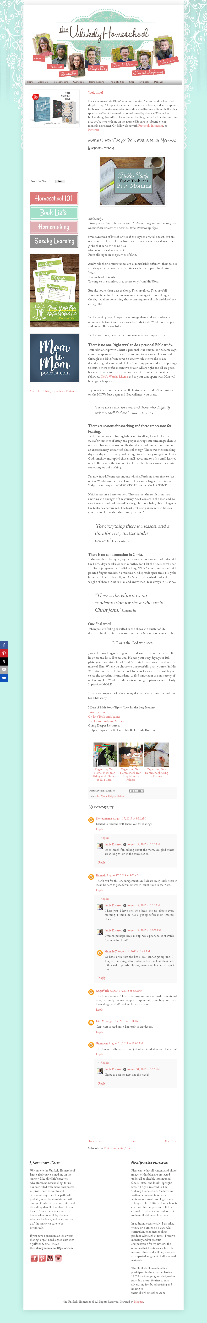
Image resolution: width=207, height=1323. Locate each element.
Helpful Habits (116, 796)
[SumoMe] (4, 678)
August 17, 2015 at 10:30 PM (144, 930)
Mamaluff (110, 951)
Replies (104, 838)
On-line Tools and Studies (104, 716)
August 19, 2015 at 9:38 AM (122, 1021)
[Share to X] (136, 791)
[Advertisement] (50, 153)
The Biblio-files (116, 82)
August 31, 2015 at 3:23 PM (143, 1069)
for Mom (102, 796)
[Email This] (130, 791)
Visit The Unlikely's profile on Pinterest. (53, 391)
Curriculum (78, 82)
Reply (99, 829)
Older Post (170, 1141)
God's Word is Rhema (114, 376)
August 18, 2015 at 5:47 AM (133, 951)
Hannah (101, 875)
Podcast (158, 82)
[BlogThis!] (133, 791)
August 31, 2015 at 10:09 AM (126, 1043)
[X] (4, 661)
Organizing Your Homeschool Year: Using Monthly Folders (130, 774)
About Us (43, 82)
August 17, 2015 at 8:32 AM (129, 818)
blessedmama (104, 818)
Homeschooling (60, 82)
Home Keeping (96, 82)
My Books (144, 82)
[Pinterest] (4, 653)
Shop (132, 82)
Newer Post (96, 1141)
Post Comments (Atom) (118, 1148)
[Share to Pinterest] (142, 791)
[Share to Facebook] (139, 791)
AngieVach (102, 990)
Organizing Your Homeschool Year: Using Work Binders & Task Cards (104, 774)
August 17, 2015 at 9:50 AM (143, 844)
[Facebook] (4, 645)
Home (30, 82)
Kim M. (100, 1021)
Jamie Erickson (113, 844)
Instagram (157, 125)
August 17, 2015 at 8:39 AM (123, 875)
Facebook (144, 125)
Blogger (138, 1301)
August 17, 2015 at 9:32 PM (126, 990)
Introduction (96, 712)
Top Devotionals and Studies (106, 721)
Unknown (102, 1043)
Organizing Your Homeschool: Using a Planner (156, 772)
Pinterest (93, 129)
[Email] (4, 670)
